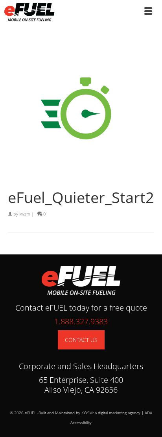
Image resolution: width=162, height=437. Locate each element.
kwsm (24, 214)
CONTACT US (81, 340)
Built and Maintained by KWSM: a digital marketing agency (89, 412)
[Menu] (148, 12)
